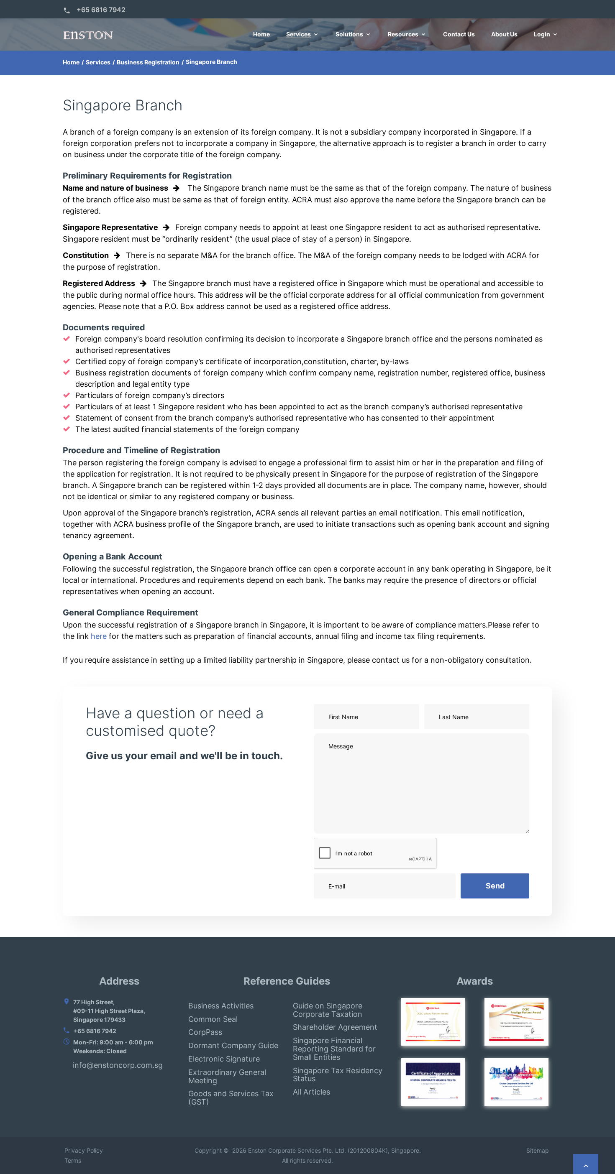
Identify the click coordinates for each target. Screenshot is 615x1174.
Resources (403, 34)
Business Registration (148, 62)
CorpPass (205, 1032)
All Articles (311, 1091)
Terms (72, 1160)
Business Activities (221, 1005)
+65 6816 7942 (101, 9)
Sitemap (539, 1150)
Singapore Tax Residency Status (337, 1074)
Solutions (349, 34)
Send (495, 885)
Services (298, 34)
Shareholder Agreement (335, 1027)
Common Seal (213, 1019)
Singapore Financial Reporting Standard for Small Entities (334, 1049)
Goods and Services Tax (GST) (231, 1097)
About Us (504, 34)
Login (542, 34)
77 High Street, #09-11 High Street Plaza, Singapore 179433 (109, 1010)
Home (261, 34)
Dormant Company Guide (233, 1045)
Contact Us (459, 34)
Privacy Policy (83, 1150)
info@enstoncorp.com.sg (118, 1065)
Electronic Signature (224, 1058)
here (99, 636)
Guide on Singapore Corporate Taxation (327, 1009)
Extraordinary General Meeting (227, 1076)
